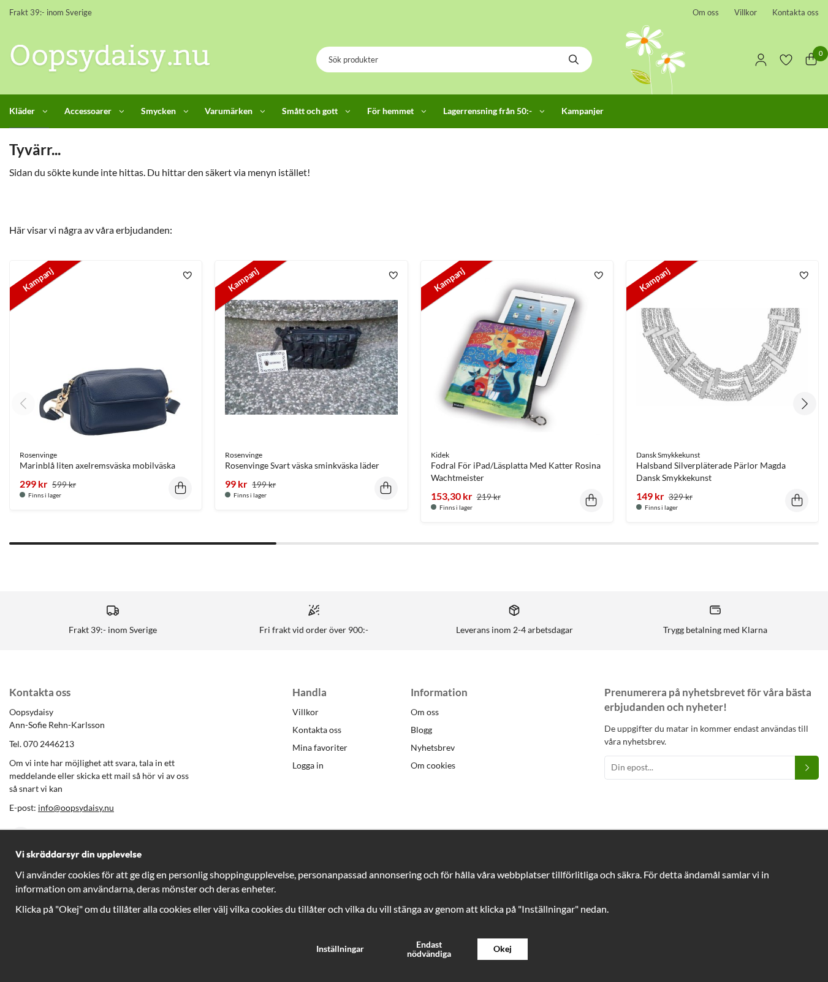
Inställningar (340, 948)
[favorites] (786, 59)
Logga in (308, 765)
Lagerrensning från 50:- (487, 110)
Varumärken (229, 110)
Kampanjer (582, 110)
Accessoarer (88, 110)
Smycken (158, 110)
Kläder (22, 110)
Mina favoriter (320, 747)
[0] (811, 59)
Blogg (421, 729)
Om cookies (433, 765)
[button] (180, 488)
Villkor (745, 12)
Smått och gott (310, 110)
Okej (502, 948)
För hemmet (390, 110)
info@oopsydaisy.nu (76, 807)
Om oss (706, 12)
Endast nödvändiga (429, 948)
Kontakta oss (795, 12)
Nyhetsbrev (433, 747)
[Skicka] (807, 768)
